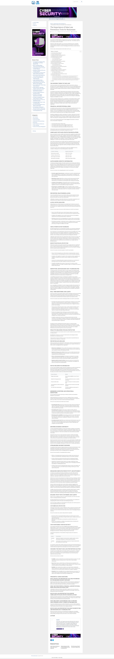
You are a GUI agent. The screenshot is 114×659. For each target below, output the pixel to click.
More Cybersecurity (34, 655)
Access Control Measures (56, 58)
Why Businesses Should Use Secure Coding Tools (75, 647)
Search (82, 1)
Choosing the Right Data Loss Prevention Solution (59, 73)
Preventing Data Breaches (56, 64)
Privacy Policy (60, 657)
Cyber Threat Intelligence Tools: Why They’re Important (55, 647)
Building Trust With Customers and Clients (58, 70)
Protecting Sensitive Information (57, 65)
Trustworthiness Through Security (58, 72)
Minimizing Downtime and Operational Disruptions (59, 66)
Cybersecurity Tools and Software (64, 31)
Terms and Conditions (55, 657)
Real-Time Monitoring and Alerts (56, 62)
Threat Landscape (36, 125)
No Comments (74, 31)
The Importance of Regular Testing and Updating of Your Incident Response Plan (39, 62)
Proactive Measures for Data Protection (57, 63)
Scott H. (58, 619)
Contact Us (35, 25)
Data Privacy (35, 122)
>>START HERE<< (36, 22)
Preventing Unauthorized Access (56, 57)
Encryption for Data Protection (57, 60)
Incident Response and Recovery (38, 123)
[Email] (63, 629)
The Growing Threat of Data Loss (56, 52)
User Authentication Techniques (57, 59)
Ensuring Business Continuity (56, 67)
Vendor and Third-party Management (39, 126)
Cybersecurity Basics (36, 119)
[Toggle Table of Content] (80, 51)
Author (53, 80)
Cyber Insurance (35, 118)
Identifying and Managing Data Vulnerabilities (58, 61)
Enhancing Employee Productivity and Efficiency (59, 69)
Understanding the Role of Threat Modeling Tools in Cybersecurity (65, 647)
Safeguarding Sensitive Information (56, 56)
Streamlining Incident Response (56, 68)
